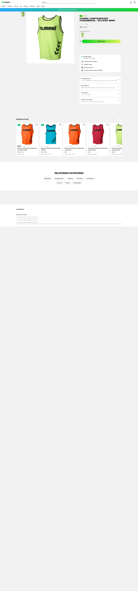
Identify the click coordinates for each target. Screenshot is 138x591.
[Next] (120, 119)
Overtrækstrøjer (77, 182)
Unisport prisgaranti (88, 67)
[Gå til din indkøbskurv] (134, 2)
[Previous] (117, 119)
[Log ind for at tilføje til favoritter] (80, 41)
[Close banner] (136, 10)
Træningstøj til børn (59, 178)
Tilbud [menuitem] (38, 6)
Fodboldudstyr (47, 178)
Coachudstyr (80, 178)
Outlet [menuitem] (43, 6)
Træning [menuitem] (16, 6)
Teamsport (70, 178)
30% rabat (59, 182)
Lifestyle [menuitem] (25, 6)
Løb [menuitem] (21, 6)
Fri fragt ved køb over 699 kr (90, 61)
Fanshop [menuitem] (10, 6)
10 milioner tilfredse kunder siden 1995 (93, 70)
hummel (68, 182)
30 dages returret (88, 64)
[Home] (6, 2)
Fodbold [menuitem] (4, 6)
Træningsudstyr (90, 178)
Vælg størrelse (101, 41)
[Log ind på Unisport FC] (131, 2)
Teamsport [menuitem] (32, 6)
